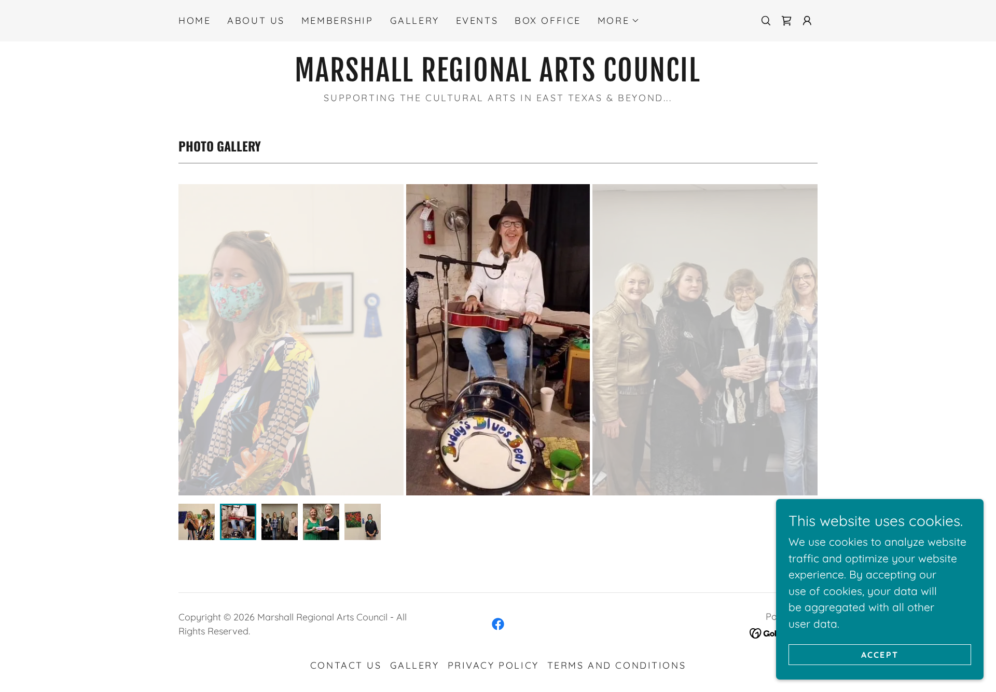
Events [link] (477, 20)
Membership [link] (337, 20)
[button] (619, 21)
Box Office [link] (548, 20)
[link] (786, 20)
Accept (880, 654)
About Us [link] (256, 20)
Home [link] (194, 20)
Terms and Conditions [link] (616, 665)
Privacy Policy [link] (493, 665)
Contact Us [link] (346, 665)
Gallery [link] (414, 20)
